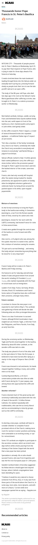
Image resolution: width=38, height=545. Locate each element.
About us (4, 529)
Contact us (5, 533)
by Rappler (6, 494)
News (3, 7)
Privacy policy (6, 536)
